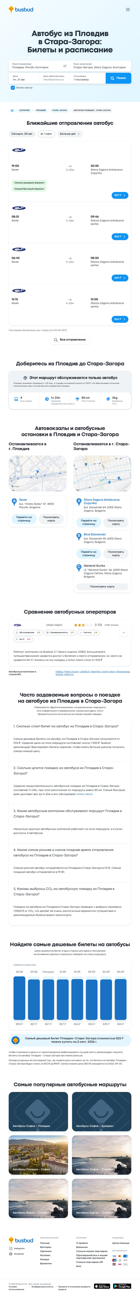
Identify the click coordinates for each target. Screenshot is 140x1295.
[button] (64, 66)
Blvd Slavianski (95, 534)
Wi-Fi (21, 639)
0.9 (28, 639)
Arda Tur (69, 674)
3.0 (38, 632)
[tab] (22, 134)
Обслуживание (26, 632)
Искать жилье (24, 88)
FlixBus (59, 672)
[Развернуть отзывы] (124, 633)
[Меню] (128, 9)
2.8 (95, 632)
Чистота (87, 632)
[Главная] (12, 110)
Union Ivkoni (54, 625)
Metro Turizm (71, 672)
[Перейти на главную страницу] (21, 9)
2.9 (72, 632)
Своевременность (59, 632)
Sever (23, 500)
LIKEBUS (84, 672)
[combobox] (34, 66)
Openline (95, 672)
